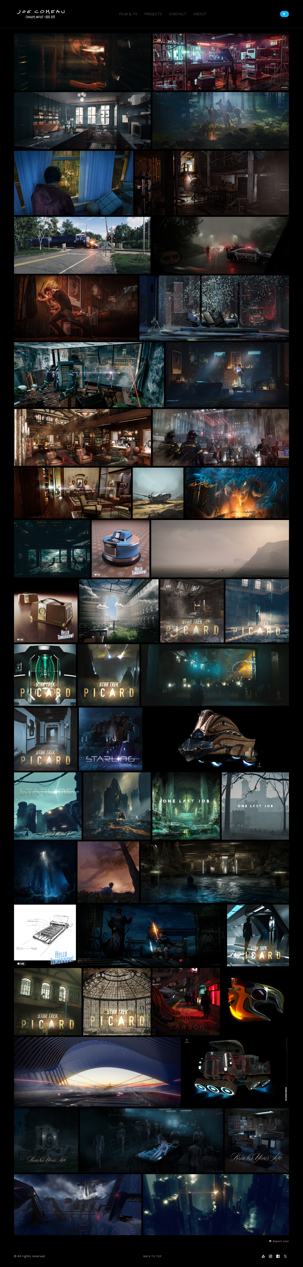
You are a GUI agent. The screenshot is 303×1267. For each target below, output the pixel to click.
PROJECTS (153, 14)
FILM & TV (128, 14)
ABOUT (200, 14)
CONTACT (178, 14)
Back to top (152, 1256)
